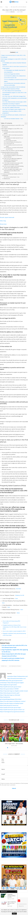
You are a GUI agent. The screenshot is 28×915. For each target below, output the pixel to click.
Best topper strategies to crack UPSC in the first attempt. (12, 129)
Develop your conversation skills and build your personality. (14, 148)
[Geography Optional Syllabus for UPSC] (4, 896)
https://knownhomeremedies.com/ (16, 678)
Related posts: (7, 178)
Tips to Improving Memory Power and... (11, 903)
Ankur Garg (3, 220)
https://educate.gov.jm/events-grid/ (9, 693)
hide (17, 52)
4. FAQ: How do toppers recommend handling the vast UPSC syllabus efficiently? (13, 167)
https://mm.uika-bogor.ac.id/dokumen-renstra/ (13, 701)
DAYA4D (16, 689)
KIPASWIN (2, 680)
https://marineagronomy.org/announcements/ (12, 711)
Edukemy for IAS (19, 595)
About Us (21, 906)
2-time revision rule (10, 77)
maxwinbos (10, 676)
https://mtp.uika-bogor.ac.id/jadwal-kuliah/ (11, 703)
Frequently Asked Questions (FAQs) (10, 88)
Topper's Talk (4, 666)
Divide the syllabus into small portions (15, 76)
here (16, 598)
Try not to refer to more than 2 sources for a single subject (13, 136)
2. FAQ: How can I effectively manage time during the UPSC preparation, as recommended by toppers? (14, 98)
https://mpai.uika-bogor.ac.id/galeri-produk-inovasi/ (14, 691)
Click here (18, 588)
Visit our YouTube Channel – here (13, 118)
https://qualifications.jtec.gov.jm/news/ (10, 686)
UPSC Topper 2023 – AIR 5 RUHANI (14, 743)
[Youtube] (19, 901)
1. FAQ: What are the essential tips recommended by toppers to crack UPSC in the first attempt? (14, 92)
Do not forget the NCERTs (12, 74)
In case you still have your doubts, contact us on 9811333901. (12, 174)
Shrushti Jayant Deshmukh (7, 217)
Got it (14, 913)
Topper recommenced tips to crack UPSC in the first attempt (13, 126)
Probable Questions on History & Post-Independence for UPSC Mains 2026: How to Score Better (14, 627)
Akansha (13, 11)
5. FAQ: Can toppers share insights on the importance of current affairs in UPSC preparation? (13, 111)
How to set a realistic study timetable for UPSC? (14, 631)
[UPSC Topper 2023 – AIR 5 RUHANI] (14, 732)
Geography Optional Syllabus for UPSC (11, 896)
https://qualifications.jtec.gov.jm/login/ (10, 707)
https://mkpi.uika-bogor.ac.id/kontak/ (10, 695)
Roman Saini (3, 224)
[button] (1, 735)
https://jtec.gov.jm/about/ (7, 689)
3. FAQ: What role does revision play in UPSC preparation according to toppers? (13, 164)
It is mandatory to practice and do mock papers (14, 146)
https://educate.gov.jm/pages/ (15, 682)
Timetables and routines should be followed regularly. (13, 133)
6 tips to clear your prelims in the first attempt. (13, 87)
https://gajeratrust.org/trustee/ (8, 684)
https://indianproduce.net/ (21, 676)
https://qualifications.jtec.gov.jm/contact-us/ (12, 709)
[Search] (26, 2)
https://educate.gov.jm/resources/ (9, 705)
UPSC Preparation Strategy (15, 666)
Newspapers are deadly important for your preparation (14, 139)
